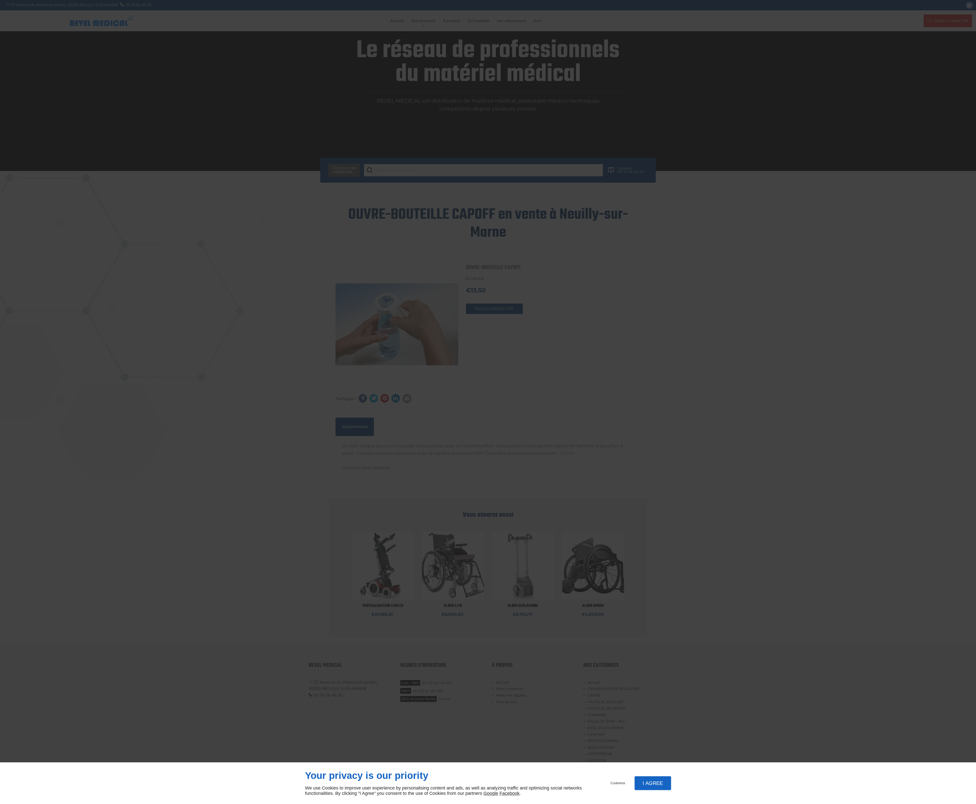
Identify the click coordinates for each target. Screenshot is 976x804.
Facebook (509, 793)
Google (490, 793)
